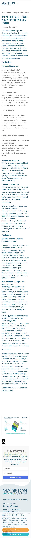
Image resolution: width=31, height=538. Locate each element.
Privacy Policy (16, 525)
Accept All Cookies (15, 530)
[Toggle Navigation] (18, 4)
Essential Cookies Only (15, 534)
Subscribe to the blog (15, 477)
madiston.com (7, 390)
